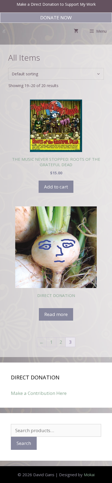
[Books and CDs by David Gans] (4, 31)
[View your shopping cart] (76, 31)
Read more (56, 314)
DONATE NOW (56, 17)
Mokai (89, 474)
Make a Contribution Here (39, 393)
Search (24, 443)
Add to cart (56, 187)
